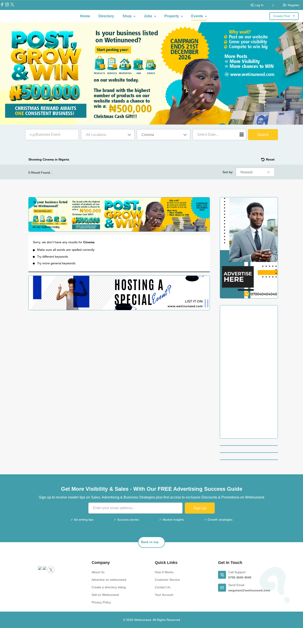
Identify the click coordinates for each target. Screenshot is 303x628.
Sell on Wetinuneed (105, 595)
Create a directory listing (109, 587)
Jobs (148, 16)
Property (171, 16)
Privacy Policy (101, 602)
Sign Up (199, 508)
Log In (259, 5)
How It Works (164, 572)
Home (85, 16)
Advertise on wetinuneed (109, 579)
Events (197, 16)
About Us (98, 572)
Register (293, 5)
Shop (127, 16)
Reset (270, 159)
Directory (106, 16)
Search (263, 135)
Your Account (164, 595)
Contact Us (162, 587)
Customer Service (167, 579)
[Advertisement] (249, 371)
